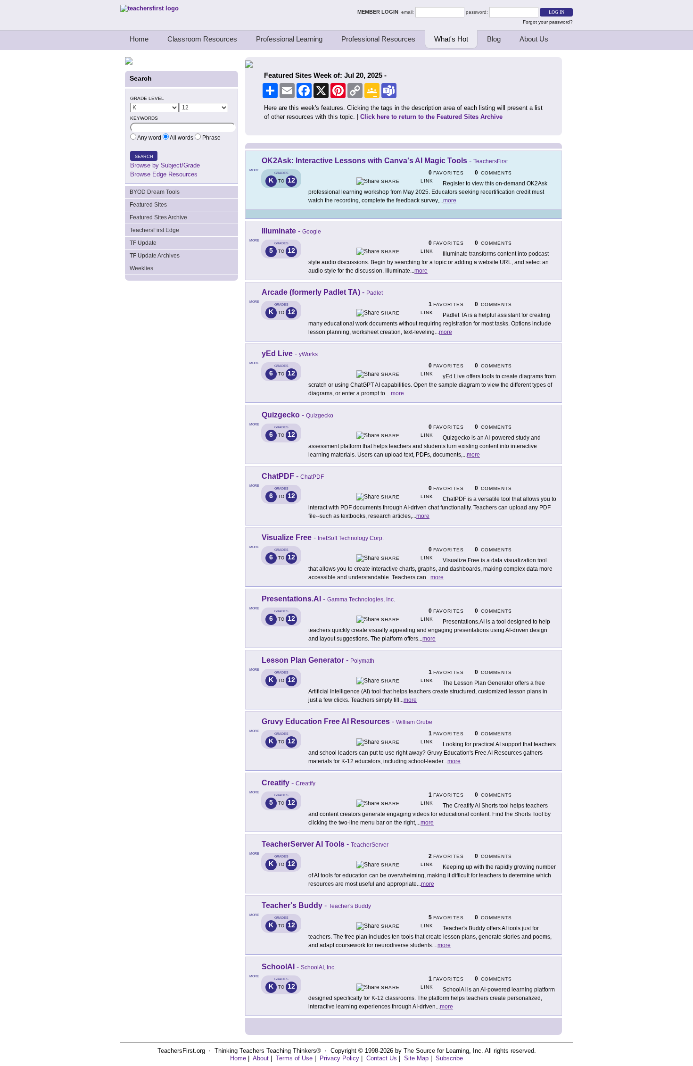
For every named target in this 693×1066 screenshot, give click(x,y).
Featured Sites (148, 204)
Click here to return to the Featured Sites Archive (431, 116)
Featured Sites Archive (158, 217)
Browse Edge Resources (164, 174)
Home (139, 39)
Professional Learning (289, 39)
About (261, 1058)
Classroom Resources (202, 39)
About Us (534, 39)
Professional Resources (378, 39)
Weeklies (141, 268)
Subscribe (449, 1058)
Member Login (379, 12)
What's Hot (451, 39)
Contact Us (381, 1058)
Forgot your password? (548, 22)
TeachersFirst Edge (154, 230)
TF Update (143, 243)
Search (144, 156)
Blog (494, 39)
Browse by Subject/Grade (165, 165)
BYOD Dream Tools (155, 192)
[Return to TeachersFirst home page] (149, 8)
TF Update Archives (155, 255)
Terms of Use (294, 1058)
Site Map (416, 1058)
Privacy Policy (339, 1058)
